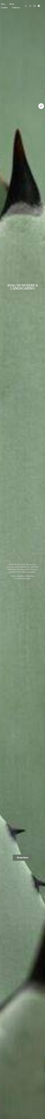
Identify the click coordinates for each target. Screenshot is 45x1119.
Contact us (16, 7)
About (11, 4)
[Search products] (41, 106)
